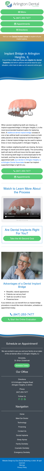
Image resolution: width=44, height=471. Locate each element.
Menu (23, 11)
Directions (23, 29)
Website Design (7, 461)
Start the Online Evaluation (23, 319)
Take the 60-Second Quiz (22, 238)
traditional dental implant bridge (19, 132)
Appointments (23, 23)
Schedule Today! (22, 365)
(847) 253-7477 (23, 17)
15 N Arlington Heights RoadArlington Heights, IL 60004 (22, 383)
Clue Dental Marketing (22, 461)
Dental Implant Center (20, 36)
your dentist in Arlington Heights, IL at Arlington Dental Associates (21, 161)
